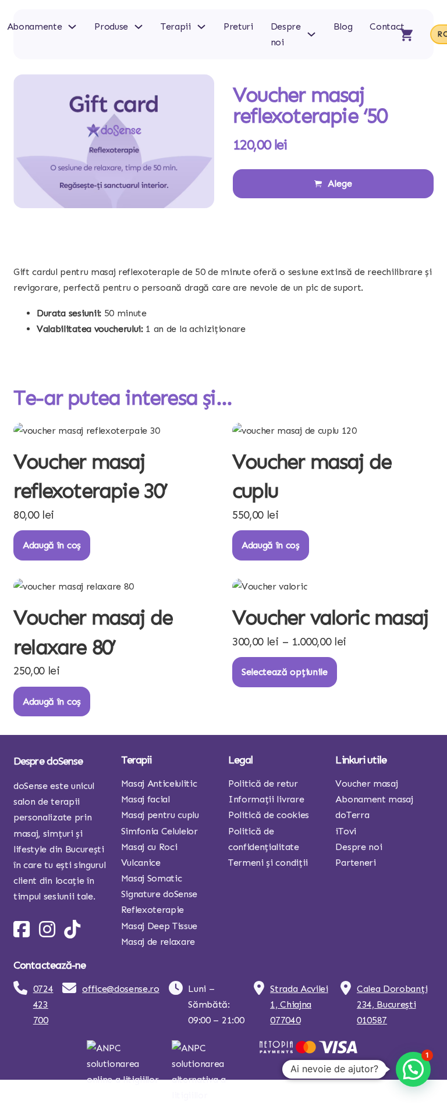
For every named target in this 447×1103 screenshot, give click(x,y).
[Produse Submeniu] (138, 26)
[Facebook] (21, 929)
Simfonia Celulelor (159, 831)
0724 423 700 (43, 1004)
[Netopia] (308, 1049)
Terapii (176, 26)
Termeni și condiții (268, 862)
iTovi (345, 831)
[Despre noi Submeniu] (311, 34)
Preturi (238, 26)
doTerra (352, 814)
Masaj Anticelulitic (159, 783)
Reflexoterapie (153, 909)
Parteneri (355, 862)
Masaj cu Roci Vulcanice (149, 854)
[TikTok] (72, 929)
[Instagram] (47, 929)
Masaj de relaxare (158, 941)
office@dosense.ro (120, 988)
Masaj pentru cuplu (160, 814)
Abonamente (34, 26)
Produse (111, 26)
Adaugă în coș (52, 545)
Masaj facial (145, 799)
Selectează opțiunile (285, 671)
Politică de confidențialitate (263, 839)
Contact (387, 26)
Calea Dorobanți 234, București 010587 (392, 1004)
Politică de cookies (268, 814)
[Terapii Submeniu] (201, 26)
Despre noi (286, 34)
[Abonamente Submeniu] (72, 26)
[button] (413, 1069)
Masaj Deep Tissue (159, 925)
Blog (343, 26)
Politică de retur (263, 783)
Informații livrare (266, 799)
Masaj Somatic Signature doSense (159, 886)
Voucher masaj (366, 783)
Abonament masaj (374, 799)
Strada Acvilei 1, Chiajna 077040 (299, 1004)
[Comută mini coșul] (406, 34)
